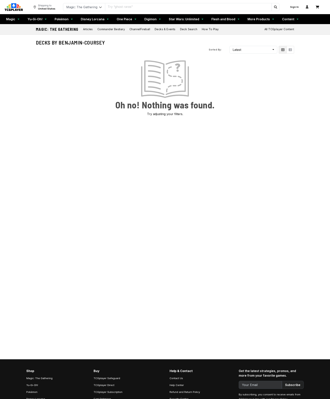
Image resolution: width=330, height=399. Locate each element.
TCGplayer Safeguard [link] (107, 378)
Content (288, 19)
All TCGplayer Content (279, 29)
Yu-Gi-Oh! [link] (32, 385)
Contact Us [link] (176, 378)
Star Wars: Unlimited (184, 19)
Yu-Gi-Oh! (35, 19)
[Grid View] (282, 50)
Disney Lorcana (92, 19)
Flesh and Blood (223, 19)
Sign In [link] (294, 7)
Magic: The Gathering (57, 29)
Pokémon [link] (31, 391)
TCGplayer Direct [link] (104, 385)
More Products (258, 19)
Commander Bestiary (111, 29)
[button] (275, 7)
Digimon (150, 19)
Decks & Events (165, 29)
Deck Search (188, 29)
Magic (10, 19)
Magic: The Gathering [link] (39, 378)
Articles (88, 29)
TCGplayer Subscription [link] (108, 391)
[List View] (290, 50)
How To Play (210, 29)
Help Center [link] (177, 385)
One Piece (124, 19)
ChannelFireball (139, 29)
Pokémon (62, 19)
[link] (14, 7)
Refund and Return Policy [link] (185, 391)
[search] (188, 7)
